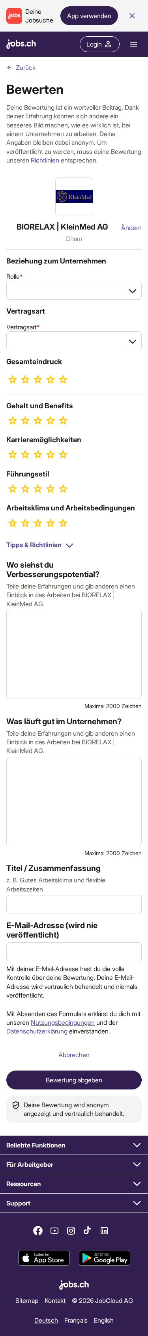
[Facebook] (38, 1231)
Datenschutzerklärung (36, 1031)
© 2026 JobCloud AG (102, 1300)
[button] (74, 1145)
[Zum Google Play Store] (104, 1258)
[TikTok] (87, 1231)
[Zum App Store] (43, 1258)
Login (94, 44)
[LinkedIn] (104, 1231)
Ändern (131, 227)
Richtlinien (45, 160)
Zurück (26, 67)
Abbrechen (74, 1054)
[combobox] (74, 290)
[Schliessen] (132, 15)
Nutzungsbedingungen (63, 1022)
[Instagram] (71, 1231)
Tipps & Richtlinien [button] (34, 544)
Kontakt (55, 1300)
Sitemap (26, 1300)
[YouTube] (54, 1231)
